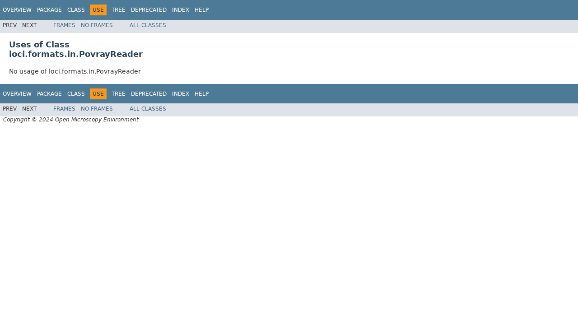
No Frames (97, 25)
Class (76, 10)
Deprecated (149, 10)
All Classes (148, 25)
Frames (64, 25)
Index (180, 10)
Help (202, 10)
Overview (17, 10)
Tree (119, 10)
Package (49, 10)
